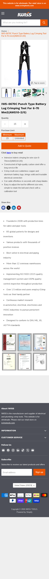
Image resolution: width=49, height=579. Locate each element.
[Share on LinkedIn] (14, 208)
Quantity (4, 118)
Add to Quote (24, 146)
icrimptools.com (8, 423)
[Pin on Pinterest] (19, 208)
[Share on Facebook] (3, 208)
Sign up (39, 472)
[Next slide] (46, 93)
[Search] (44, 22)
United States (23, 485)
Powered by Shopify (24, 512)
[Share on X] (9, 208)
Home (4, 31)
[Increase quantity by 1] (25, 124)
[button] (6, 93)
